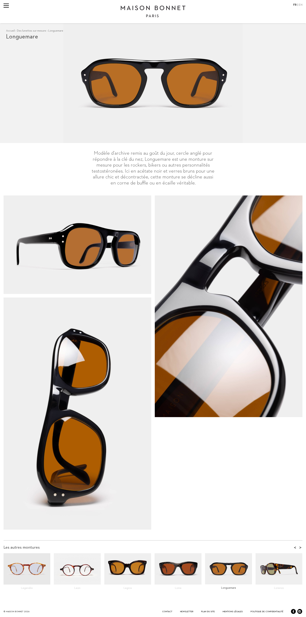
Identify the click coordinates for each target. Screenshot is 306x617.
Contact (167, 611)
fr (295, 5)
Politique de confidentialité (267, 611)
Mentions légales (233, 611)
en (300, 5)
